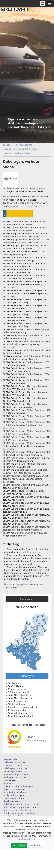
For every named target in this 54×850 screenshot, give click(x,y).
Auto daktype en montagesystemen (26, 206)
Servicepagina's (24, 144)
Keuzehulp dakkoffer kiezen (18, 810)
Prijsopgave (27, 676)
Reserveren (27, 599)
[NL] (42, 3)
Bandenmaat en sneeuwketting (19, 813)
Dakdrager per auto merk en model (20, 148)
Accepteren (19, 845)
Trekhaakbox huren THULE (17, 765)
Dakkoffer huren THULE (15, 762)
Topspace (8, 144)
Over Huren (10, 780)
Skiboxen (7, 584)
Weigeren (36, 845)
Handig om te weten (14, 798)
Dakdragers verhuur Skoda (16, 153)
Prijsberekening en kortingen (18, 786)
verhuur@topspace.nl (29, 552)
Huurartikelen (11, 759)
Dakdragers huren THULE (16, 768)
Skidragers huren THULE (16, 777)
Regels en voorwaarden (15, 789)
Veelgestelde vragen (14, 795)
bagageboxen (22, 584)
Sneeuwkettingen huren (16, 774)
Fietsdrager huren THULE (16, 771)
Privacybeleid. (29, 839)
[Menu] (49, 3)
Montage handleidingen (16, 816)
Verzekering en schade (15, 792)
